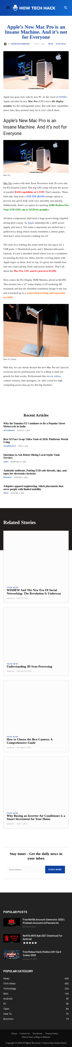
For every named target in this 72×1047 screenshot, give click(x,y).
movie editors (54, 376)
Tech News (61, 44)
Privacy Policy (51, 1033)
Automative (9, 430)
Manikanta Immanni (20, 44)
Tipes (5, 462)
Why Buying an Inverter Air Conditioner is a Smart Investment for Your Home (36, 817)
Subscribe (55, 869)
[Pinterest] (32, 403)
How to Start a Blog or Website (36, 1037)
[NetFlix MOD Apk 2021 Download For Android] (11, 938)
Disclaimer (38, 1033)
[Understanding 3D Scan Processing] (36, 633)
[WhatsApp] (40, 403)
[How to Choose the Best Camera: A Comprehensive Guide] (36, 706)
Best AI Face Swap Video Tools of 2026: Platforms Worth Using (35, 441)
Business (7, 477)
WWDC (63, 97)
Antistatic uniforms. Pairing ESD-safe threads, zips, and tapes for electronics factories (35, 472)
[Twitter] (25, 403)
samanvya (10, 598)
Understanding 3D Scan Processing (29, 666)
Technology (9, 446)
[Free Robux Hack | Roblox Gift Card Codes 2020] (11, 954)
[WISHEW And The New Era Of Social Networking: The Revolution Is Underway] (36, 557)
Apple (31, 222)
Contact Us (25, 1033)
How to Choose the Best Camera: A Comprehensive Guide (30, 741)
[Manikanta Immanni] (6, 43)
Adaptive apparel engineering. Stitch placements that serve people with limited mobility (33, 488)
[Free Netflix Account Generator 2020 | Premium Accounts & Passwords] (11, 922)
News (50, 44)
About (14, 1033)
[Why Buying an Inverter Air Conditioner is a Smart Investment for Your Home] (36, 783)
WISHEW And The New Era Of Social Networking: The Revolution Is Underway (34, 591)
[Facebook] (17, 403)
